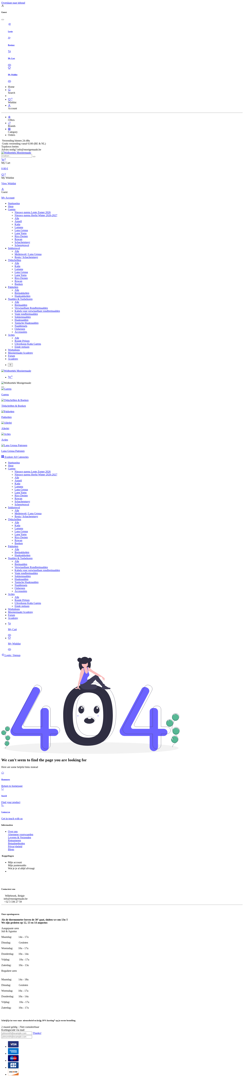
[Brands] (9, 123)
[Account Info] (9, 105)
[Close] (2, 19)
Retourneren (14, 840)
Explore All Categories (16, 457)
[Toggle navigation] (10, 365)
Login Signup (12, 655)
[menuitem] (14, 203)
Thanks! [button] (37, 1033)
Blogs (11, 849)
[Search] (9, 89)
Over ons (13, 831)
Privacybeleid (15, 846)
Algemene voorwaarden (20, 834)
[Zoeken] (34, 156)
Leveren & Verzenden (19, 837)
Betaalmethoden (16, 843)
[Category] (9, 129)
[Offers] (9, 117)
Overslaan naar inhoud (13, 2)
